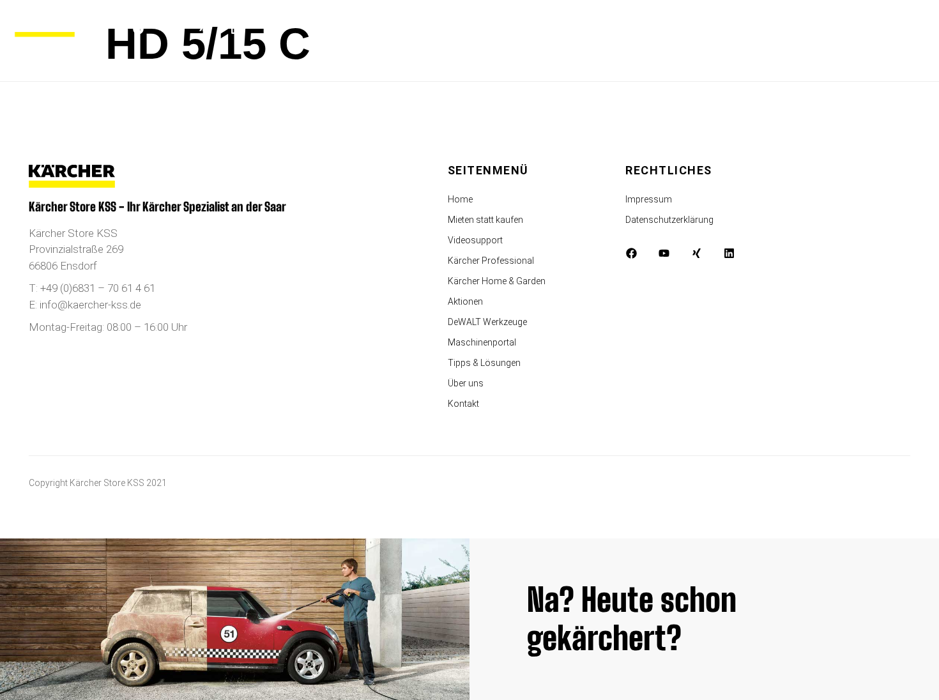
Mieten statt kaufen (485, 220)
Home (460, 199)
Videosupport (475, 240)
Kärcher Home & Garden (497, 281)
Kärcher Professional (491, 260)
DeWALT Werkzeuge (487, 322)
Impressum (648, 199)
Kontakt (463, 404)
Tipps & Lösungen (484, 363)
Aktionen (465, 301)
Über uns (466, 383)
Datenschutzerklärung (669, 220)
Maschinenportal (482, 342)
